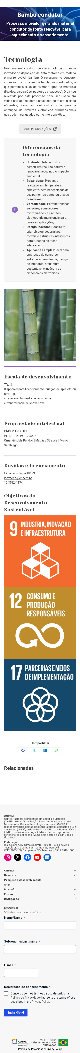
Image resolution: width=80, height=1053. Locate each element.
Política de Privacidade (25, 997)
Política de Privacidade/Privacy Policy (40, 1049)
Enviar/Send (16, 1012)
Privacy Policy (40, 1001)
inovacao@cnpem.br (18, 478)
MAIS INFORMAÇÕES (37, 129)
